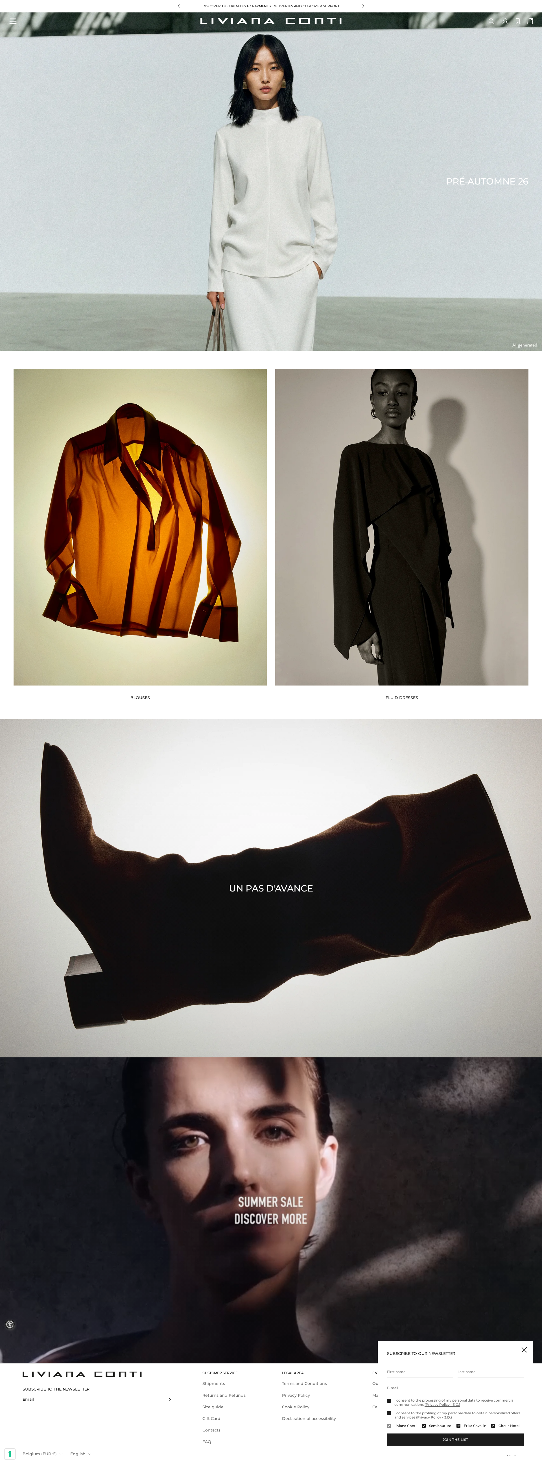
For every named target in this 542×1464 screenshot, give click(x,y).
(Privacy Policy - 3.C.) (442, 1404)
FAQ (206, 1441)
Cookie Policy (295, 1406)
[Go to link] (271, 1210)
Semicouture (440, 1426)
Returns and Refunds (224, 1395)
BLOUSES (140, 697)
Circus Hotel (509, 1426)
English (78, 1453)
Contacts (211, 1430)
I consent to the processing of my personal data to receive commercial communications (454, 1402)
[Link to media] (140, 527)
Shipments (213, 1383)
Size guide (213, 1406)
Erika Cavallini (475, 1426)
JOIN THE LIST (455, 1439)
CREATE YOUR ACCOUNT (226, 6)
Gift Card (211, 1418)
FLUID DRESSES (402, 697)
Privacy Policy (296, 1395)
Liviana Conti (405, 1426)
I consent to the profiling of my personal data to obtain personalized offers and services (457, 1415)
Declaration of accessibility (309, 1418)
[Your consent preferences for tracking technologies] (10, 1454)
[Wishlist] (518, 21)
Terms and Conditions (304, 1383)
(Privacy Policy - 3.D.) (434, 1417)
